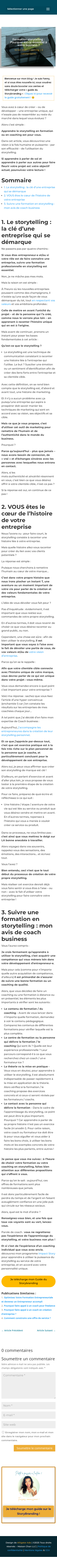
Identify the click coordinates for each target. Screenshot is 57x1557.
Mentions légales (34, 1550)
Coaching (34, 49)
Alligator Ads (24, 1542)
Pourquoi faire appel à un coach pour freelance (29, 1305)
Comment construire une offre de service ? (27, 1318)
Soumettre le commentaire (34, 1448)
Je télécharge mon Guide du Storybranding (28, 1281)
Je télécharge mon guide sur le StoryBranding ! (28, 1511)
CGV (47, 1550)
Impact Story (46, 1253)
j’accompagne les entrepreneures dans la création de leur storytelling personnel (27, 731)
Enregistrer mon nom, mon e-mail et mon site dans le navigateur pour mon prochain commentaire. (27, 1436)
